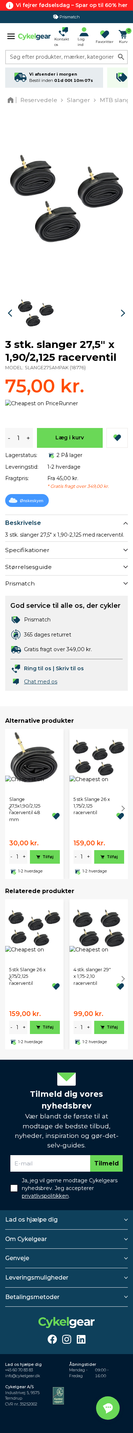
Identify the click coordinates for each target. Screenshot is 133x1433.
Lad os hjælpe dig (31, 1219)
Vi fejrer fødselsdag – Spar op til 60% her (71, 5)
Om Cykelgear (26, 1239)
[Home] (12, 100)
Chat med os (40, 681)
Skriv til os (70, 668)
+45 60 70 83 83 (19, 1370)
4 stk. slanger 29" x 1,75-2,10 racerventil (92, 976)
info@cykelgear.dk (22, 1376)
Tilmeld (106, 1163)
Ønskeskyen (31, 500)
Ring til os (37, 668)
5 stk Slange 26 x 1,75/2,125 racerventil (92, 806)
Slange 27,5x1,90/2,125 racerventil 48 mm (24, 809)
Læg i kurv (69, 437)
